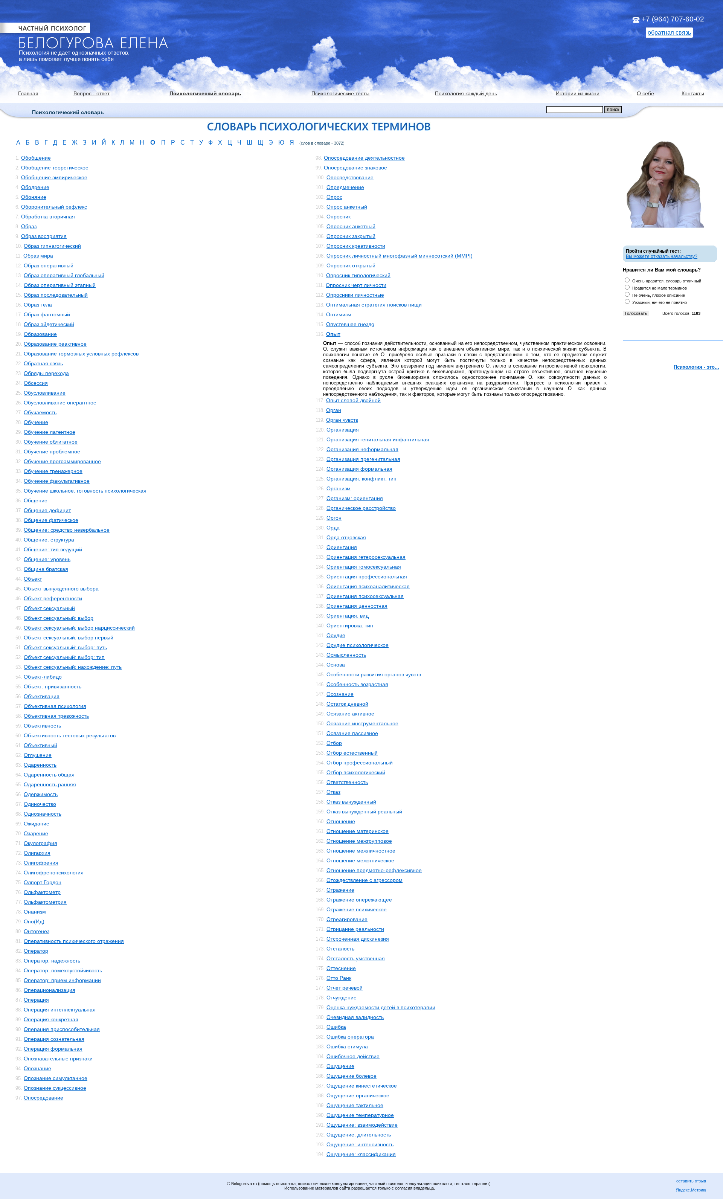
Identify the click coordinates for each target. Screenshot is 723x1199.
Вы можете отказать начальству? (661, 256)
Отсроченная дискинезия (357, 939)
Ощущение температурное (360, 1115)
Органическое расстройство (361, 508)
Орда (333, 528)
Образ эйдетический (49, 324)
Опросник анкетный (350, 226)
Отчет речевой (344, 988)
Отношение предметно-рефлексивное (374, 870)
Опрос (334, 197)
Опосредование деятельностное (364, 158)
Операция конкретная (51, 1019)
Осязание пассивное (352, 733)
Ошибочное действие (353, 1056)
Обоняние (33, 197)
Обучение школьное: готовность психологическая (85, 491)
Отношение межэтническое (360, 860)
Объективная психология (55, 706)
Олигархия (37, 853)
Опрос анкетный (346, 207)
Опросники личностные (355, 295)
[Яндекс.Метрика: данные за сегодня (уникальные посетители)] (691, 1190)
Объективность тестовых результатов (70, 735)
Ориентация (341, 547)
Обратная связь (43, 363)
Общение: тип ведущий (53, 549)
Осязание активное (350, 714)
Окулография (40, 843)
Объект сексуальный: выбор (58, 618)
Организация (342, 430)
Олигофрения (41, 863)
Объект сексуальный (49, 608)
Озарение (36, 833)
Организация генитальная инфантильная (377, 439)
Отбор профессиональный (359, 763)
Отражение (340, 890)
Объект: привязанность (52, 686)
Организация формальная (359, 469)
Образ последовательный (56, 295)
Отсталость (340, 949)
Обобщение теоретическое (54, 168)
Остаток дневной (347, 704)
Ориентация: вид (347, 616)
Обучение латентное (49, 432)
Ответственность (347, 782)
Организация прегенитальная (363, 459)
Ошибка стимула (347, 1046)
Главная (28, 93)
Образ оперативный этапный (60, 285)
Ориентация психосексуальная (365, 596)
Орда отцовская (346, 537)
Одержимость (41, 794)
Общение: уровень (47, 559)
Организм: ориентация (354, 498)
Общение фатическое (51, 520)
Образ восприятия (44, 236)
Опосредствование (350, 177)
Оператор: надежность (52, 961)
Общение (35, 500)
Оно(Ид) (34, 921)
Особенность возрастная (357, 684)
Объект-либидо (43, 677)
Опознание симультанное (55, 1078)
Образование (40, 334)
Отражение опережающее (359, 900)
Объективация (41, 696)
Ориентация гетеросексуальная (366, 557)
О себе (645, 93)
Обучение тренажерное (53, 471)
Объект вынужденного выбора (61, 589)
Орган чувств (342, 420)
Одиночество (40, 804)
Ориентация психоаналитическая (368, 586)
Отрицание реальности (355, 929)
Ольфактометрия (45, 902)
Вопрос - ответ (91, 93)
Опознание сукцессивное (55, 1088)
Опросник (338, 217)
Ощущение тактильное (354, 1105)
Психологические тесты (340, 93)
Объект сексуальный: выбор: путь (65, 647)
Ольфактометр (42, 892)
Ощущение (340, 1066)
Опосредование (43, 1098)
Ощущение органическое (357, 1095)
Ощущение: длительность (358, 1135)
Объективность (42, 726)
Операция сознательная (54, 1039)
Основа (335, 665)
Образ (29, 226)
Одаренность (40, 765)
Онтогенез (36, 931)
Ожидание (36, 824)
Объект (33, 579)
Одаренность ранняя (50, 784)
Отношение (340, 821)
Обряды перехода (46, 373)
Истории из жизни (577, 93)
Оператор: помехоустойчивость (63, 970)
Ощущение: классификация (361, 1154)
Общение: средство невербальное (67, 530)
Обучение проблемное (52, 451)
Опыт (333, 334)
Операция (36, 1000)
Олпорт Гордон (42, 882)
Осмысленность (346, 655)
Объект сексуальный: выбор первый (68, 638)
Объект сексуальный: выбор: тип (64, 657)
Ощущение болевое (351, 1076)
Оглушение (38, 755)
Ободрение (35, 187)
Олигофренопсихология (54, 873)
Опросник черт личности (356, 285)
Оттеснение (341, 968)
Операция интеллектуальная (60, 1010)
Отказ (333, 792)
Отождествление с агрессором (364, 880)
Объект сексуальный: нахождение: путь (73, 667)
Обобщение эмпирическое (54, 177)
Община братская (46, 569)
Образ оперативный (48, 265)
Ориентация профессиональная (366, 577)
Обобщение (36, 158)
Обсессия (36, 383)
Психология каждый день (466, 93)
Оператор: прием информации (62, 980)
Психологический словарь (205, 93)
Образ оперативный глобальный (64, 275)
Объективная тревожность (56, 716)
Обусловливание (45, 393)
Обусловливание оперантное (60, 403)
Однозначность (42, 814)
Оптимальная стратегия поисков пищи (374, 305)
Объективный (40, 745)
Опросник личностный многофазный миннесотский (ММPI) (399, 256)
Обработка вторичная (48, 217)
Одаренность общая (49, 775)
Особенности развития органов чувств (373, 674)
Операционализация (49, 990)
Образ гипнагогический (52, 246)
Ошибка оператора (350, 1037)
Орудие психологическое (357, 645)
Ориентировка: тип (349, 625)
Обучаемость (40, 412)
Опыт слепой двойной (353, 400)
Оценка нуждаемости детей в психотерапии (380, 1007)
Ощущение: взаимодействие (362, 1125)
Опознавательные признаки (58, 1059)
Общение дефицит (47, 510)
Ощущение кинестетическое (361, 1086)
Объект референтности (53, 598)
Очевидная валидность (355, 1017)
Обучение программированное (62, 461)
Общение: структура (49, 540)
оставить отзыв (691, 1181)
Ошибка (336, 1027)
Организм (338, 488)
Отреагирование (347, 919)
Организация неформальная (362, 449)
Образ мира (38, 256)
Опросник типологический (358, 275)
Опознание (37, 1068)
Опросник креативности (355, 246)
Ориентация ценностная (356, 606)
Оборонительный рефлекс (54, 207)
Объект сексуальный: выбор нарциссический (79, 628)
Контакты (693, 93)
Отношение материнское (357, 831)
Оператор (36, 951)
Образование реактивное (55, 344)
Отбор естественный (352, 753)
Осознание (340, 694)
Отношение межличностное (360, 851)
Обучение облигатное (51, 442)
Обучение (36, 422)
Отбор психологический (355, 772)
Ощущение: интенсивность (360, 1144)
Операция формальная (53, 1049)
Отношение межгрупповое (359, 841)
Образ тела (38, 305)
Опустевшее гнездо (350, 324)
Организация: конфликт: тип (361, 479)
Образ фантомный (47, 314)
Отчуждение (341, 998)
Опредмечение (345, 187)
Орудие (335, 635)
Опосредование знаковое (355, 168)
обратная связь (669, 32)
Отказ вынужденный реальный (364, 811)
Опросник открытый (350, 265)
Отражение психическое (356, 909)
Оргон (334, 518)
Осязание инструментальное (362, 723)
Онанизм (35, 912)
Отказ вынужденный (351, 802)
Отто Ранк (338, 978)
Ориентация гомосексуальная (363, 567)
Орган (333, 410)
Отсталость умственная (355, 958)
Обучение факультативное (57, 481)
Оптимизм (338, 314)
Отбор (334, 743)
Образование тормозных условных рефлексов (81, 354)
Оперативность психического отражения (74, 941)
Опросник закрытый (350, 236)
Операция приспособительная (62, 1029)
